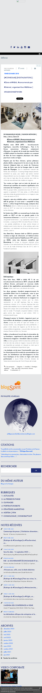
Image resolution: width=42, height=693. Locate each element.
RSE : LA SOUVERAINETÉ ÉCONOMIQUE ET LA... (21, 561)
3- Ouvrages (7, 502)
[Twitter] (14, 47)
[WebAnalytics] (21, 1)
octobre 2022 (8, 643)
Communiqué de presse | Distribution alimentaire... (21, 531)
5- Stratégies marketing (12, 509)
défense (6, 370)
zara (16, 368)
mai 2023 (7, 635)
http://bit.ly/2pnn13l (11, 136)
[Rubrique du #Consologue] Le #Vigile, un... (19, 596)
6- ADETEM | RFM (8, 512)
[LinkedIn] (18, 47)
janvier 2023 (8, 640)
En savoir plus (12, 691)
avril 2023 (7, 638)
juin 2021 (7, 655)
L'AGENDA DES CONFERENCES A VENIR (18, 605)
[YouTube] (22, 47)
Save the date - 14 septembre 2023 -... (17, 552)
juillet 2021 (7, 652)
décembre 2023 (9, 629)
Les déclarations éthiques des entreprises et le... (20, 614)
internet (31, 368)
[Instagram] (25, 47)
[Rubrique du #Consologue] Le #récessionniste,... (21, 587)
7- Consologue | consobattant (16, 516)
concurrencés (24, 368)
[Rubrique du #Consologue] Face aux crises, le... (20, 578)
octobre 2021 (8, 649)
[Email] (29, 47)
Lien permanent (10, 366)
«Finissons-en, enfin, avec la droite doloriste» (19, 570)
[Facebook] (11, 47)
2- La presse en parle (10, 499)
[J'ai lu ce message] (40, 688)
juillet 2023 (7, 632)
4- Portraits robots (10, 506)
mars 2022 (7, 646)
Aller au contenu (5, 4)
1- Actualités (7, 495)
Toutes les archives (10, 658)
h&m (19, 368)
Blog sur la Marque (7, 484)
